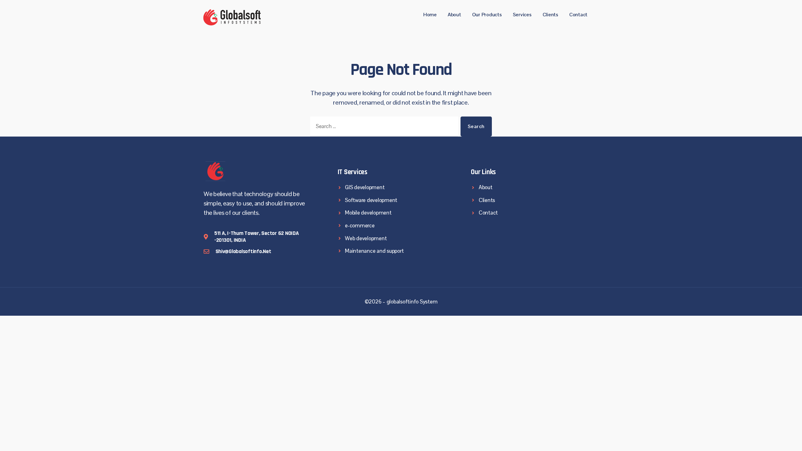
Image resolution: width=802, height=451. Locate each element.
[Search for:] (383, 128)
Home (430, 14)
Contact (578, 14)
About (454, 14)
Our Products (487, 14)
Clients (550, 14)
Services (522, 14)
